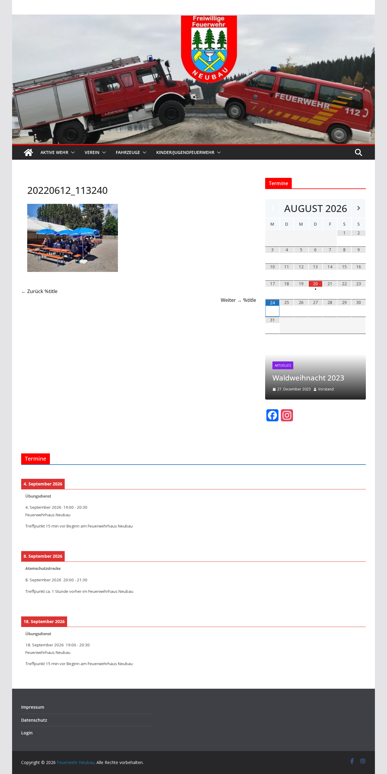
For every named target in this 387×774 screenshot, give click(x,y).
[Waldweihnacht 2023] (315, 347)
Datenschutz (34, 720)
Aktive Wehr (54, 152)
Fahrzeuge (128, 152)
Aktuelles (283, 365)
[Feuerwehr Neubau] (28, 152)
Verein (92, 152)
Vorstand (326, 389)
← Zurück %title (39, 291)
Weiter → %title (238, 300)
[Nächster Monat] (359, 208)
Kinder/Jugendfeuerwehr (185, 152)
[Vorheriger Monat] (272, 208)
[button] (71, 152)
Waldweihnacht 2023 (308, 378)
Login (27, 733)
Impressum (32, 707)
